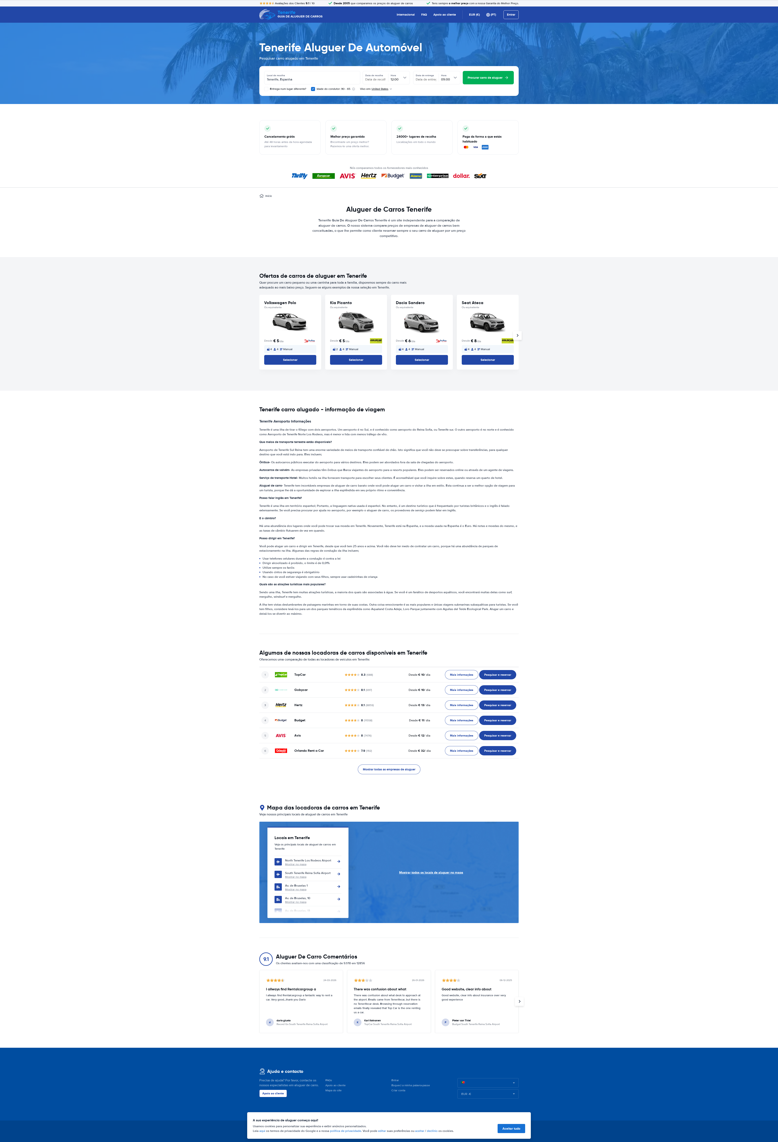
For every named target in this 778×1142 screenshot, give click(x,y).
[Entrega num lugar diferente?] (266, 89)
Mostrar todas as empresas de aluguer (389, 769)
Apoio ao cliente (444, 14)
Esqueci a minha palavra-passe (410, 1085)
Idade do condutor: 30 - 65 (333, 89)
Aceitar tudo (511, 1128)
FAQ (424, 14)
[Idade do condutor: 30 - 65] (313, 89)
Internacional (406, 14)
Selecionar (290, 360)
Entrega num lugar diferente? (287, 89)
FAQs (328, 1080)
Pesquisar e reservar (497, 675)
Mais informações (461, 675)
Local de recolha (276, 75)
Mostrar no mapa (295, 864)
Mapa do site (333, 1090)
